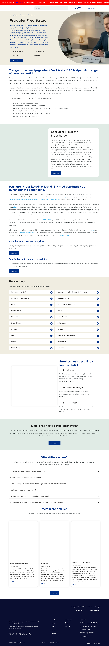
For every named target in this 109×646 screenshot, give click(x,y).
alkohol (15, 207)
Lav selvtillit (62, 341)
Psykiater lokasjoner (20, 15)
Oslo (66, 623)
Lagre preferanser (29, 638)
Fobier (13, 341)
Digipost (85, 636)
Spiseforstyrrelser (64, 298)
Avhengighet (62, 323)
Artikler (54, 633)
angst (66, 197)
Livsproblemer (16, 323)
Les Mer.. (12, 581)
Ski (66, 626)
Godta (39, 638)
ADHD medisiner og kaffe (19, 564)
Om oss (54, 626)
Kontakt (54, 630)
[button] (31, 292)
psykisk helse (64, 235)
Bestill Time (92, 8)
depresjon (59, 197)
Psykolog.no (10, 2)
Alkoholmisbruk (63, 317)
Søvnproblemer (16, 317)
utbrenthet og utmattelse (26, 233)
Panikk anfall (15, 329)
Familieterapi (15, 348)
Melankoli (44, 564)
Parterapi (61, 348)
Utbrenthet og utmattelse (66, 304)
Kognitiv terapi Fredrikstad (67, 335)
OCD (11, 199)
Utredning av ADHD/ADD (20, 292)
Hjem (11, 15)
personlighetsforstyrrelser (23, 199)
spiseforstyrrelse (38, 199)
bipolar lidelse (81, 197)
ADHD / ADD (46, 220)
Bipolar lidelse (16, 310)
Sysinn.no (58, 643)
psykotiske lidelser (52, 199)
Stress (60, 310)
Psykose (60, 329)
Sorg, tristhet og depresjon (20, 298)
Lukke (6, 641)
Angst (13, 304)
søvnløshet (90, 230)
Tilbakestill (19, 641)
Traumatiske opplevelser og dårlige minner (73, 292)
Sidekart (89, 643)
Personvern (96, 643)
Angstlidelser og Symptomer (82, 562)
